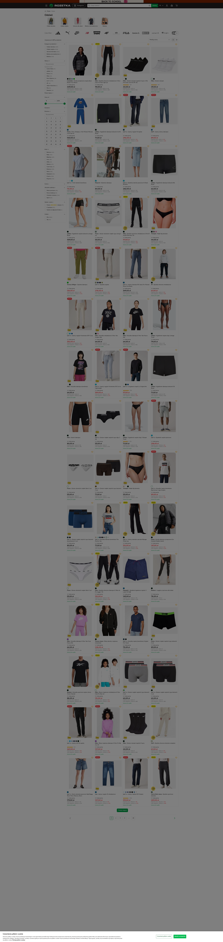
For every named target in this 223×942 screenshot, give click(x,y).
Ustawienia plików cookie (164, 936)
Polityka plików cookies (18, 940)
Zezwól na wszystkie (179, 936)
